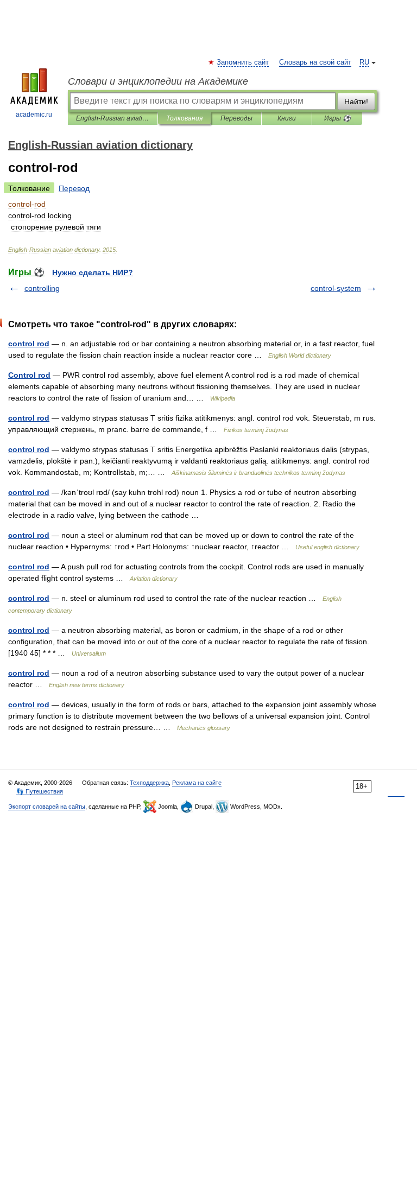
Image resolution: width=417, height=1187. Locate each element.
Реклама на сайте (197, 782)
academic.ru (34, 114)
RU (364, 62)
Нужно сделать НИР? (92, 272)
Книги (286, 118)
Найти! (356, 101)
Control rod (29, 375)
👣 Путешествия (39, 791)
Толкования (184, 118)
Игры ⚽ (337, 118)
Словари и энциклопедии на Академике (158, 81)
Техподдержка (149, 782)
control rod (28, 343)
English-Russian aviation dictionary (112, 118)
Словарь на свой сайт (315, 62)
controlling (42, 288)
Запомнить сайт (243, 62)
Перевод (74, 188)
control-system (336, 288)
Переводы (236, 118)
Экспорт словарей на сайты (46, 806)
